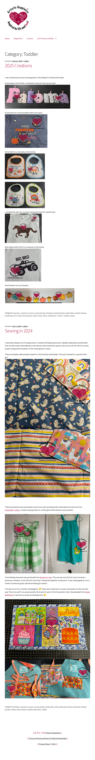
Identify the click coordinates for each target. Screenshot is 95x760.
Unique (72, 316)
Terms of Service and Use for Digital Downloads (47, 738)
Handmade (9, 316)
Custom (30, 313)
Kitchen (69, 707)
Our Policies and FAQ (45, 38)
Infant (19, 316)
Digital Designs (59, 313)
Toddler (66, 316)
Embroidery (70, 313)
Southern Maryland (34, 709)
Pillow (13, 709)
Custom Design (39, 313)
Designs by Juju (46, 577)
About (7, 38)
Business (16, 313)
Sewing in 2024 (18, 331)
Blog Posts (18, 38)
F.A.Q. (54, 744)
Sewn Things (37, 316)
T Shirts (59, 316)
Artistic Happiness (53, 733)
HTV (15, 316)
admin (26, 61)
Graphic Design (80, 313)
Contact (30, 38)
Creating (24, 313)
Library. (17, 510)
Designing (49, 313)
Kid (24, 316)
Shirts (45, 316)
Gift (56, 707)
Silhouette (52, 316)
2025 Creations (18, 65)
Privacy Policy (44, 744)
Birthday (16, 707)
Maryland (76, 707)
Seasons (29, 316)
